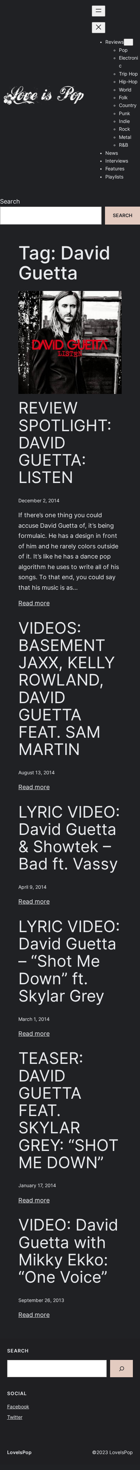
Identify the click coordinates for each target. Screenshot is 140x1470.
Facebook (18, 1406)
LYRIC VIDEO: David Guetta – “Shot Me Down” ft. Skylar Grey (69, 961)
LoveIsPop (19, 1452)
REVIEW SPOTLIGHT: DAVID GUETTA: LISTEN (64, 442)
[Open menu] (98, 11)
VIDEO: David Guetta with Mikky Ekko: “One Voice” (68, 1251)
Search (10, 201)
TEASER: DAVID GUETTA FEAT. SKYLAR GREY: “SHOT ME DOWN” (68, 1110)
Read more (34, 603)
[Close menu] (98, 27)
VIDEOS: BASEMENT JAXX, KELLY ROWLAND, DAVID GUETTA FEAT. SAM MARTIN (66, 689)
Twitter (14, 1417)
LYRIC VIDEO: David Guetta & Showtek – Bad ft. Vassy (69, 838)
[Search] (121, 1368)
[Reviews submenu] (128, 42)
